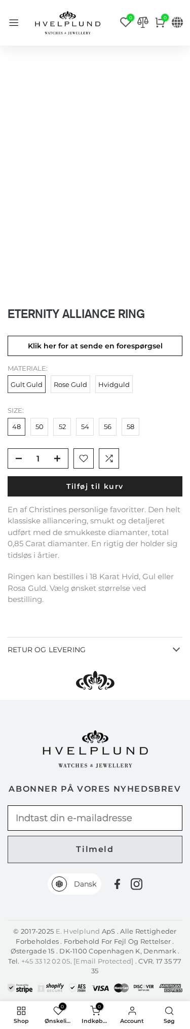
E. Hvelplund (78, 931)
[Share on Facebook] (117, 884)
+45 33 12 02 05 (45, 961)
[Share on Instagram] (136, 884)
